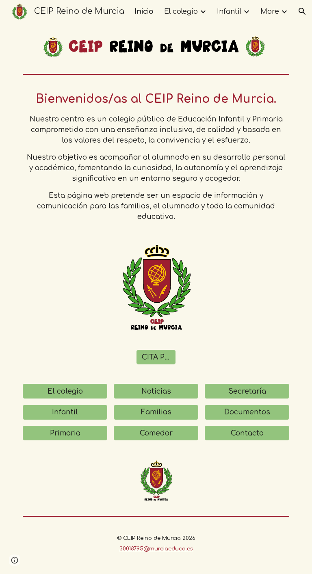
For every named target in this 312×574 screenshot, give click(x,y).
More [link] (269, 11)
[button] (302, 11)
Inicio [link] (144, 11)
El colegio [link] (181, 11)
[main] (156, 156)
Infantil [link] (229, 11)
